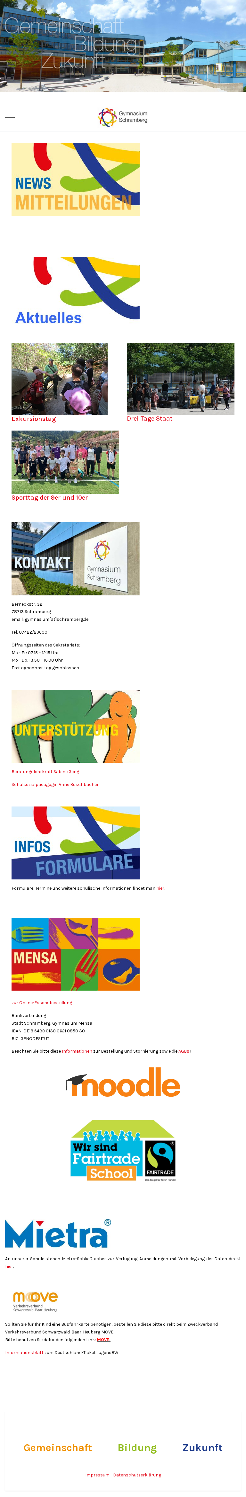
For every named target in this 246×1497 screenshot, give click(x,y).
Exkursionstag (34, 419)
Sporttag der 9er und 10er (50, 497)
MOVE (103, 1339)
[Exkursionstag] (60, 380)
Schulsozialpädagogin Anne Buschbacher (56, 784)
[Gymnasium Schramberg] (123, 117)
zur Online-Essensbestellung (42, 1002)
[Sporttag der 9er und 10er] (65, 463)
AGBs (183, 1051)
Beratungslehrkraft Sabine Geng (46, 771)
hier (160, 888)
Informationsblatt (25, 1352)
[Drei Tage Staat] (180, 380)
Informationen (77, 1051)
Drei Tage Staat (150, 418)
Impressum (98, 1475)
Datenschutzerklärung (137, 1475)
